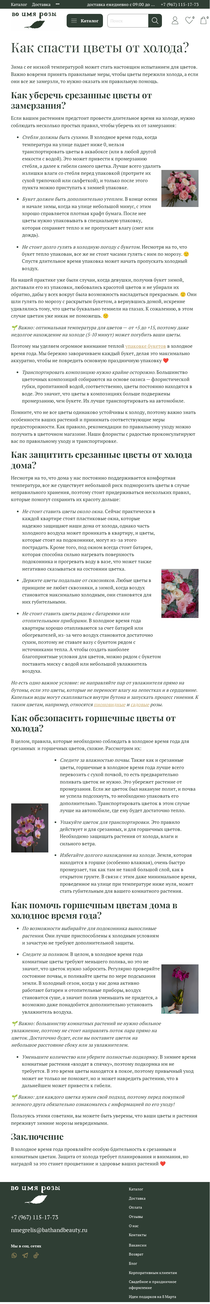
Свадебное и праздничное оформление (152, 1284)
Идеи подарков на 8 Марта (152, 1296)
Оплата (135, 1207)
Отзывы (136, 1216)
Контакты (137, 1234)
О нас (134, 1225)
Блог (133, 1263)
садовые (140, 704)
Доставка (41, 4)
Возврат (136, 1254)
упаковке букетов (145, 346)
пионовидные (109, 704)
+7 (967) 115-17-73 (180, 4)
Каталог (19, 4)
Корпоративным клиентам (153, 1272)
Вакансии (138, 1245)
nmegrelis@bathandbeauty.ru (49, 1230)
